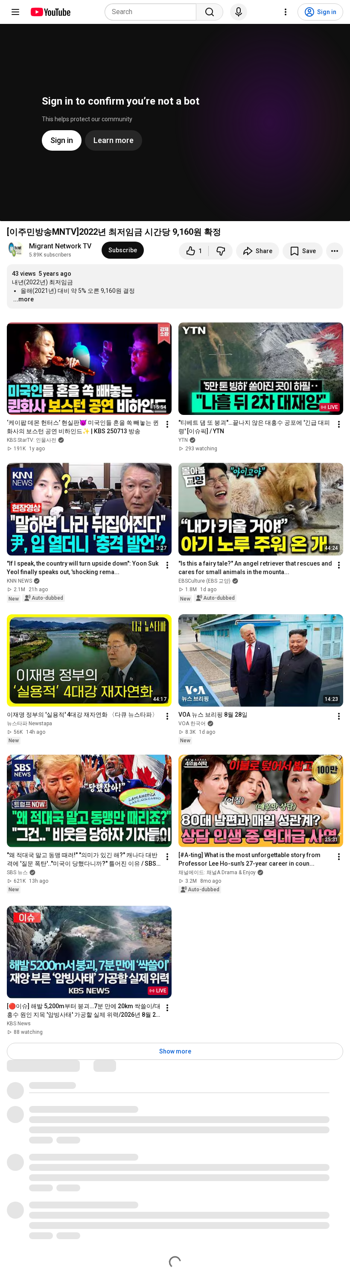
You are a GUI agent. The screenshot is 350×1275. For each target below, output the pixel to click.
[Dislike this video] (221, 251)
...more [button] (23, 299)
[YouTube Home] (50, 12)
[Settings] (285, 12)
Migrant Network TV (60, 246)
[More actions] (334, 251)
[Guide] (15, 12)
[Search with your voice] (238, 11)
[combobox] (153, 12)
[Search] (209, 11)
